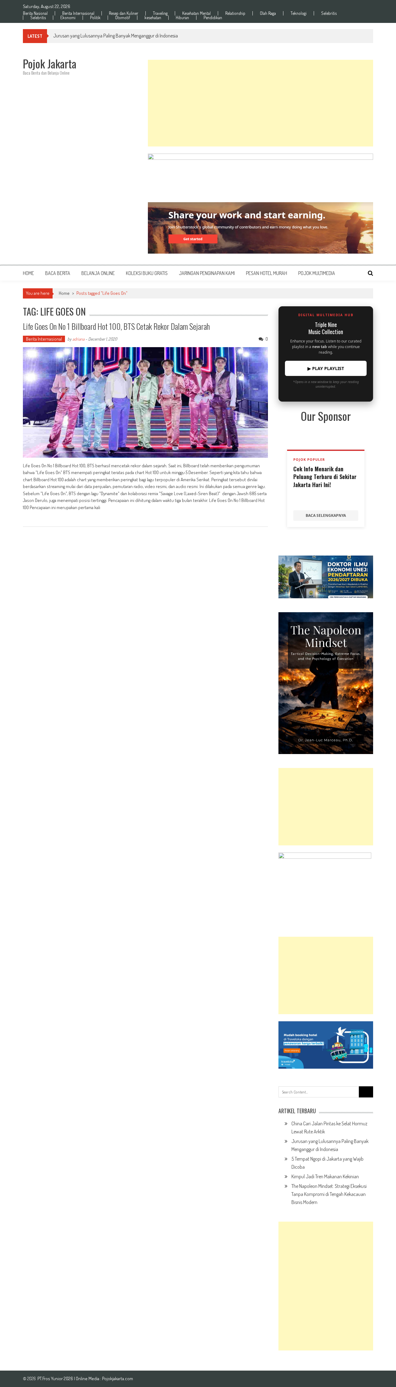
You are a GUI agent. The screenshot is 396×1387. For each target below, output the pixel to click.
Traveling (160, 13)
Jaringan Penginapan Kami (207, 273)
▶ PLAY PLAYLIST (326, 368)
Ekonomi (67, 17)
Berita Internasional (78, 13)
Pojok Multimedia (316, 273)
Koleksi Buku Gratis (147, 273)
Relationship (235, 13)
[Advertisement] (260, 103)
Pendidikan (213, 17)
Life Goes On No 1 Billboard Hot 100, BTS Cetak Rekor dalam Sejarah (116, 326)
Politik (95, 17)
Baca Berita (57, 273)
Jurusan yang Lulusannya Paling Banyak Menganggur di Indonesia (115, 36)
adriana (78, 339)
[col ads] (325, 683)
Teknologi (299, 13)
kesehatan (152, 17)
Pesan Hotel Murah (266, 273)
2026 (69, 1378)
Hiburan (182, 17)
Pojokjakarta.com (117, 1378)
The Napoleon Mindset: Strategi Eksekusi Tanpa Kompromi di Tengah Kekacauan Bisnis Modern (329, 1194)
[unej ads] (325, 577)
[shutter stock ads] (260, 228)
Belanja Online (98, 273)
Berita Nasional (35, 13)
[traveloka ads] (325, 1045)
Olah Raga (268, 13)
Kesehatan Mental (196, 13)
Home (28, 273)
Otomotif (122, 17)
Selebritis (329, 13)
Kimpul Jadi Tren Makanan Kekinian (325, 1176)
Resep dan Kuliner (123, 13)
